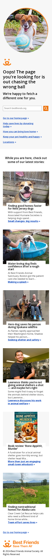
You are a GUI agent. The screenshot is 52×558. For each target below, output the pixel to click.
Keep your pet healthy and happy (21, 136)
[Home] (24, 543)
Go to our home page (15, 118)
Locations (8, 142)
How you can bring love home (19, 131)
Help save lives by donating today (18, 125)
